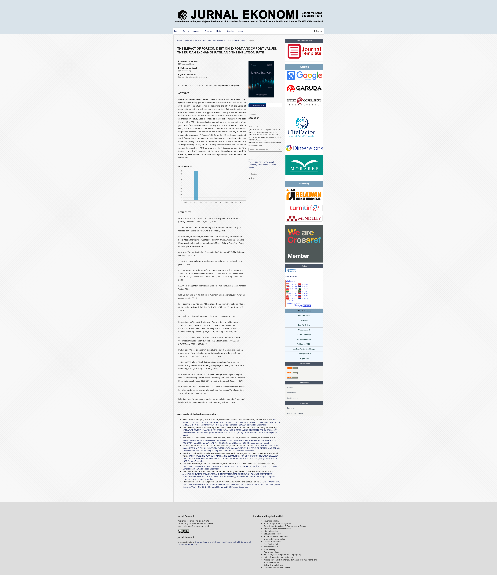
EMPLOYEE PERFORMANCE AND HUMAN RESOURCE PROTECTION (212, 466)
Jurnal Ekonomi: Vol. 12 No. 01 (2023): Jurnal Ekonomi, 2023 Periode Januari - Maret (231, 443)
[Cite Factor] (302, 139)
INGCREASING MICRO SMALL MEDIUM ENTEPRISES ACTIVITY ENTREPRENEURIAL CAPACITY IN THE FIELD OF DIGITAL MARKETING (231, 446)
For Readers (291, 387)
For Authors (291, 392)
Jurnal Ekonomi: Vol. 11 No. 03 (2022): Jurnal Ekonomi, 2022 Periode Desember (230, 424)
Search (318, 31)
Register (230, 31)
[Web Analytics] (291, 271)
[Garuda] (304, 93)
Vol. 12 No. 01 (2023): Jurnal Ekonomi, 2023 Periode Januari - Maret (220, 40)
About (196, 31)
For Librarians (292, 398)
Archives (208, 31)
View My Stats (291, 276)
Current (186, 31)
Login (240, 31)
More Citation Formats (259, 149)
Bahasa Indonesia (295, 413)
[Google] (304, 80)
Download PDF (258, 105)
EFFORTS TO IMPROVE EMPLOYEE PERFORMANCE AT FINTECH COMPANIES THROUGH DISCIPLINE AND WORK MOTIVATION (231, 483)
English (290, 408)
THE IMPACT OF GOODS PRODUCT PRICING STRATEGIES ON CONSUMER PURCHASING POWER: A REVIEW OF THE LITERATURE (231, 422)
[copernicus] (304, 108)
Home (175, 31)
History (219, 31)
